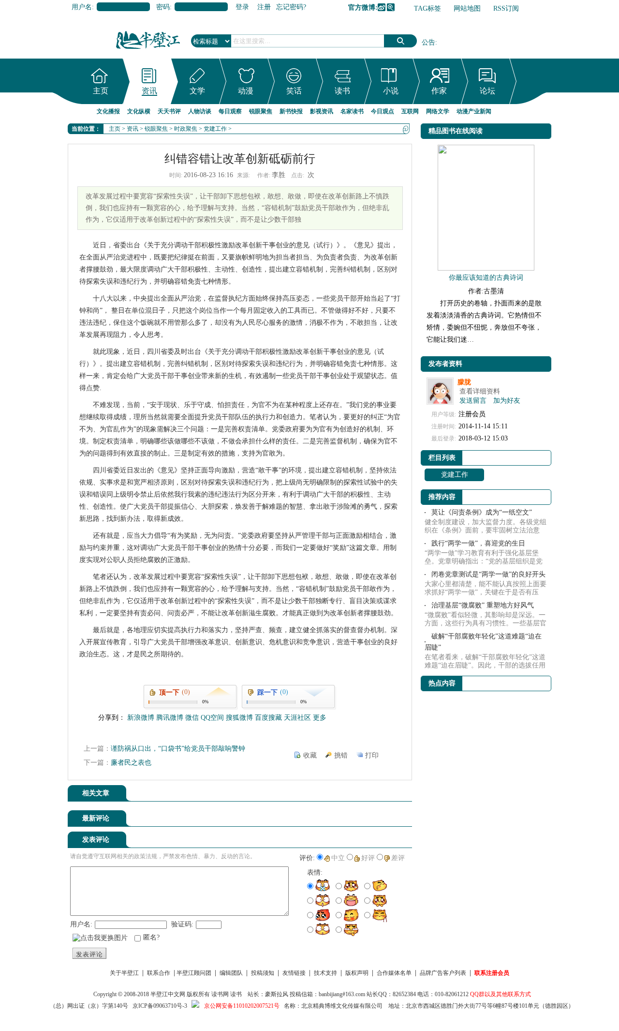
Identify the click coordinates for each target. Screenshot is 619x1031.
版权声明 (356, 973)
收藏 (310, 755)
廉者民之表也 (131, 762)
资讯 (149, 91)
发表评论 (89, 954)
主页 (100, 91)
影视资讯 (321, 111)
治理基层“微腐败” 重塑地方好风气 (482, 605)
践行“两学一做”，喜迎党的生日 (478, 543)
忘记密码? (291, 7)
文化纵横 (138, 111)
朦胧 (464, 382)
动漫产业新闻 (474, 111)
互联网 (410, 111)
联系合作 (158, 973)
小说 (390, 91)
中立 (338, 858)
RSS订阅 (506, 8)
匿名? (151, 937)
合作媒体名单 (394, 973)
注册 (264, 7)
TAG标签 (427, 8)
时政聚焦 (185, 128)
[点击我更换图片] (100, 938)
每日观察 (230, 111)
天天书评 (169, 111)
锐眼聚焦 (260, 111)
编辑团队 (231, 973)
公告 (428, 42)
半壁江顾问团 (194, 973)
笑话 (294, 91)
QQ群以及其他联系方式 (500, 994)
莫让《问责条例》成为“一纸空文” (481, 512)
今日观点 (382, 111)
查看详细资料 (479, 391)
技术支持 (325, 973)
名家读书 (352, 111)
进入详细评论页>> (385, 820)
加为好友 (506, 400)
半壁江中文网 (167, 994)
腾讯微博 (391, 7)
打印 (372, 755)
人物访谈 (199, 111)
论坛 (487, 91)
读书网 (220, 994)
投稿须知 (262, 973)
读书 (342, 91)
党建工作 (215, 128)
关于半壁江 (124, 973)
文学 (197, 91)
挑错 (341, 755)
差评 (398, 858)
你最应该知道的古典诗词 (486, 277)
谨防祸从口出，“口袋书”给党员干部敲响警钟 (178, 748)
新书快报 (291, 111)
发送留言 (472, 400)
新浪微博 (381, 7)
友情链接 (294, 973)
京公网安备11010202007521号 (242, 1005)
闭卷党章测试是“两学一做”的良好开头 (488, 574)
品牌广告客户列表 (443, 973)
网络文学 (437, 111)
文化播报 (108, 111)
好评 (368, 858)
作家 (439, 91)
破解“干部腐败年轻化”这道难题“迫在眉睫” (483, 642)
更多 (319, 717)
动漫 (245, 91)
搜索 (400, 40)
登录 (242, 7)
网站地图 (467, 8)
